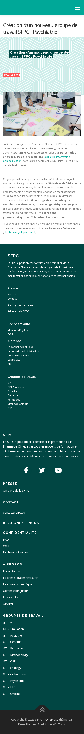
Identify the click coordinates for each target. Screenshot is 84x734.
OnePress (51, 719)
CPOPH (8, 603)
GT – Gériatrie (12, 642)
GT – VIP (8, 622)
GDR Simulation (13, 629)
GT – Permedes (13, 648)
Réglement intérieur (16, 552)
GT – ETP (9, 687)
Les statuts (10, 597)
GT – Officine (11, 694)
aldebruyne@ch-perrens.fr (19, 232)
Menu (77, 7)
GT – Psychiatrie (13, 681)
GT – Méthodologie (16, 655)
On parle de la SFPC (16, 490)
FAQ (6, 539)
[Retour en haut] (42, 710)
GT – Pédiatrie (12, 635)
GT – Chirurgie (12, 668)
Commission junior (15, 591)
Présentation (11, 571)
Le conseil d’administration (20, 578)
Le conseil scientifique (17, 584)
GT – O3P (9, 661)
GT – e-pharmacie (15, 674)
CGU (6, 546)
